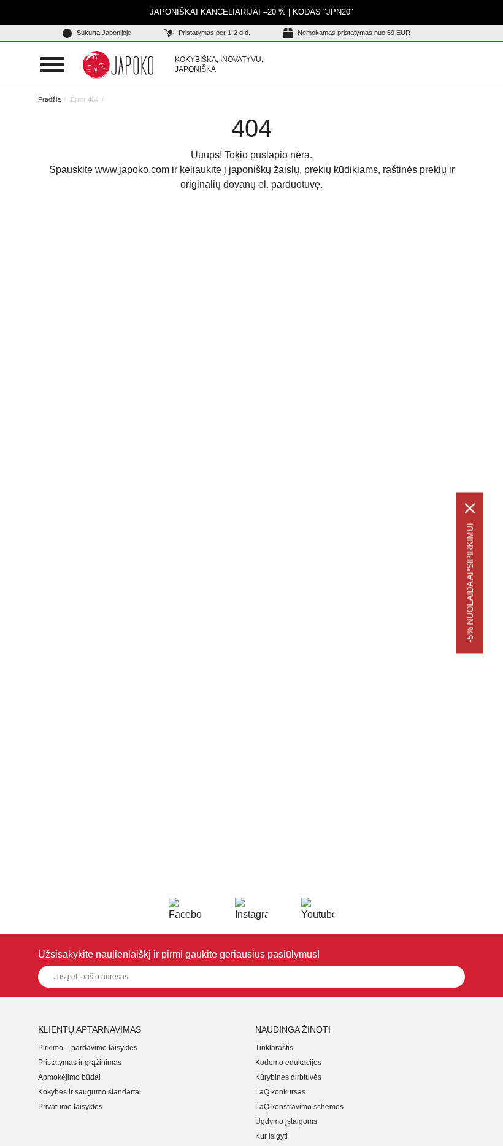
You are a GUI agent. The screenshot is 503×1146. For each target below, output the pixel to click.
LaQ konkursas (280, 1092)
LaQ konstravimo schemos (299, 1106)
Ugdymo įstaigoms (286, 1121)
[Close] (470, 508)
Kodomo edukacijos (288, 1062)
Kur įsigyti (271, 1136)
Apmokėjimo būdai (69, 1077)
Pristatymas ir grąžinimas (79, 1062)
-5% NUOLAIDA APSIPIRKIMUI (470, 583)
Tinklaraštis (274, 1048)
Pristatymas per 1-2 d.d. (213, 32)
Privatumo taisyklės (70, 1106)
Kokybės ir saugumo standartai (89, 1092)
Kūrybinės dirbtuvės (288, 1077)
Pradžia (49, 99)
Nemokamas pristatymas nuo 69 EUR (353, 32)
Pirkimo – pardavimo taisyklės (87, 1048)
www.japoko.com (132, 169)
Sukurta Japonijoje (103, 32)
